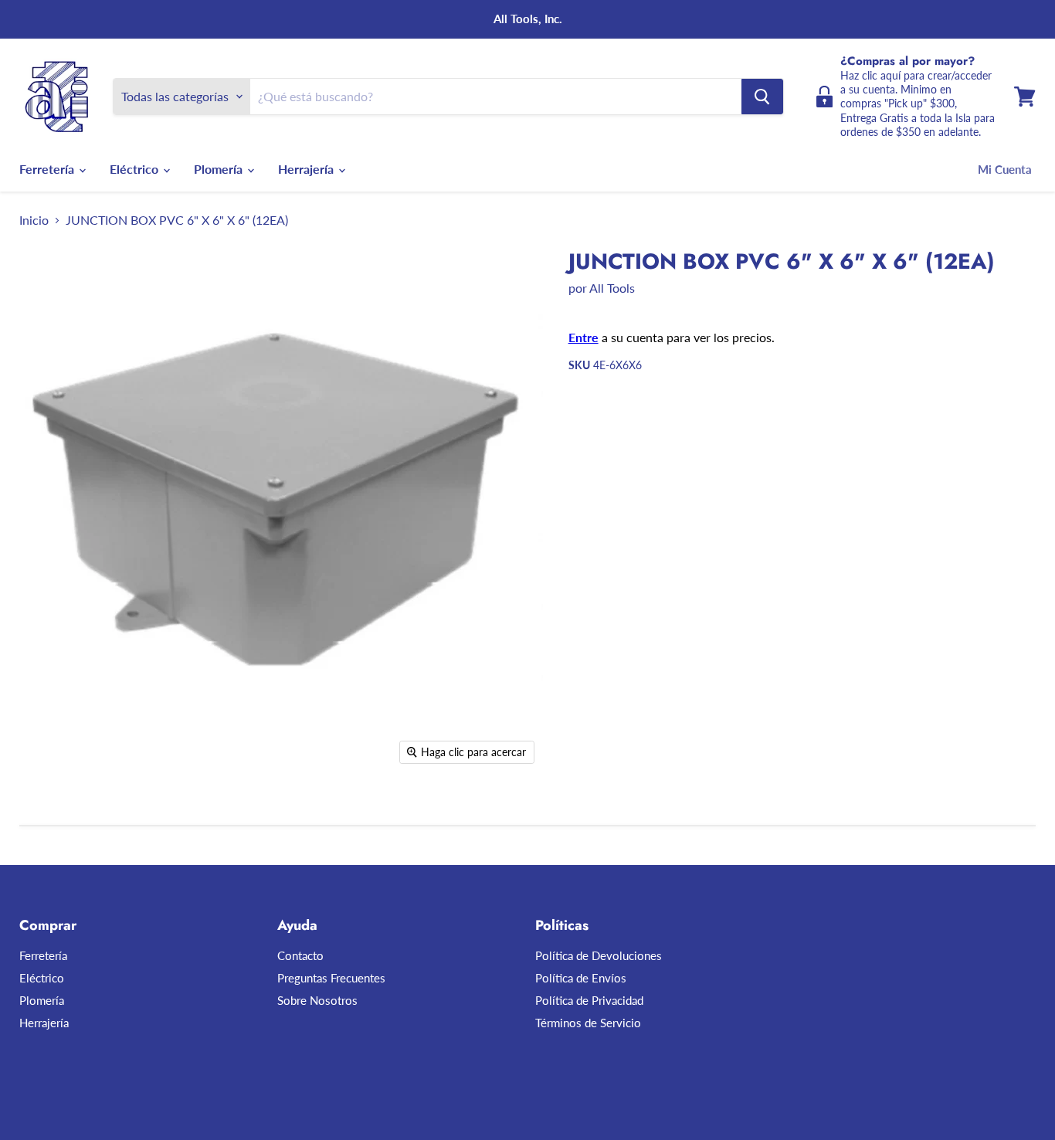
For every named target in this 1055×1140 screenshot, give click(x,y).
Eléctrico (135, 168)
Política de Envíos (580, 978)
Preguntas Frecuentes (331, 978)
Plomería (220, 168)
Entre (583, 337)
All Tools (612, 287)
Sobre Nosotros (317, 1000)
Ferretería (48, 168)
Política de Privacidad (589, 1000)
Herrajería (307, 168)
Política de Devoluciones (598, 955)
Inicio (34, 220)
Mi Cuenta (1005, 169)
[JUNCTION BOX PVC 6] (48, 816)
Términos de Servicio (588, 1023)
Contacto (300, 955)
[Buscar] (762, 96)
